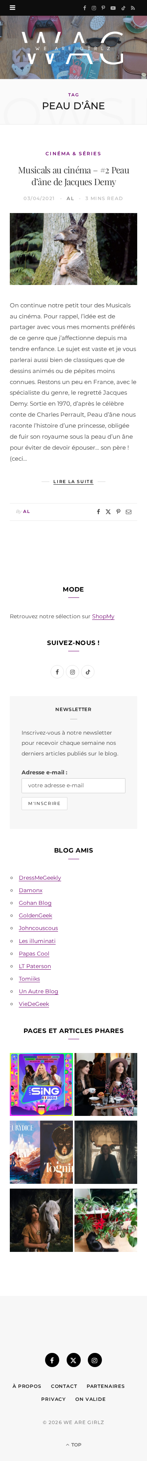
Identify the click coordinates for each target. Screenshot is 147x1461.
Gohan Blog (35, 902)
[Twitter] (108, 512)
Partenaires (106, 1386)
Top (76, 1445)
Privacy (53, 1399)
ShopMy (103, 616)
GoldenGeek (35, 915)
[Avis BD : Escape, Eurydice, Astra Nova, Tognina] (41, 1154)
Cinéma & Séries (73, 153)
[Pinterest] (118, 512)
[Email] (128, 512)
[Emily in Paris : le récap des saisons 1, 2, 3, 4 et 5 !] (106, 1086)
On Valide (90, 1399)
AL (70, 198)
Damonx (30, 890)
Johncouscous (38, 928)
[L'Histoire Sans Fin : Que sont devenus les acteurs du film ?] (41, 1222)
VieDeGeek (34, 1003)
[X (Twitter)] (74, 1360)
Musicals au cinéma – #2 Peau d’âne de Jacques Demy (73, 176)
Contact (64, 1386)
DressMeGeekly (40, 877)
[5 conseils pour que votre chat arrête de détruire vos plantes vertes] (106, 1222)
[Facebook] (98, 512)
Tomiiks (29, 978)
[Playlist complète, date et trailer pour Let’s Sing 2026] (41, 1086)
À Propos (27, 1386)
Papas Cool (34, 953)
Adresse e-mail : (44, 772)
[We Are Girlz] (73, 47)
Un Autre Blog (38, 991)
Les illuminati (37, 941)
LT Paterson (35, 966)
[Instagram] (95, 1360)
